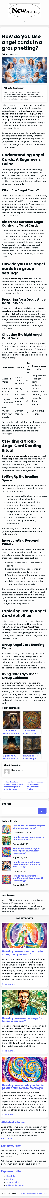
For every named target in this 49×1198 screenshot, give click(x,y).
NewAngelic (12, 1193)
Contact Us (11, 1179)
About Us (10, 1176)
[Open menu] (24, 22)
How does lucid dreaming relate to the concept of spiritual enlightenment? (13, 785)
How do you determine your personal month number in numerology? (26, 864)
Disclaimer (43, 1193)
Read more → (8, 984)
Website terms (32, 1193)
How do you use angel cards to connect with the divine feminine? (36, 785)
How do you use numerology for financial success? (29, 838)
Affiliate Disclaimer (15, 1185)
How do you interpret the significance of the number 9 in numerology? (28, 878)
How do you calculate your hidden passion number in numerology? (26, 850)
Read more (6, 1138)
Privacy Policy (12, 1182)
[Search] (42, 811)
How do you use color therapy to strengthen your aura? (29, 827)
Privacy (22, 1193)
